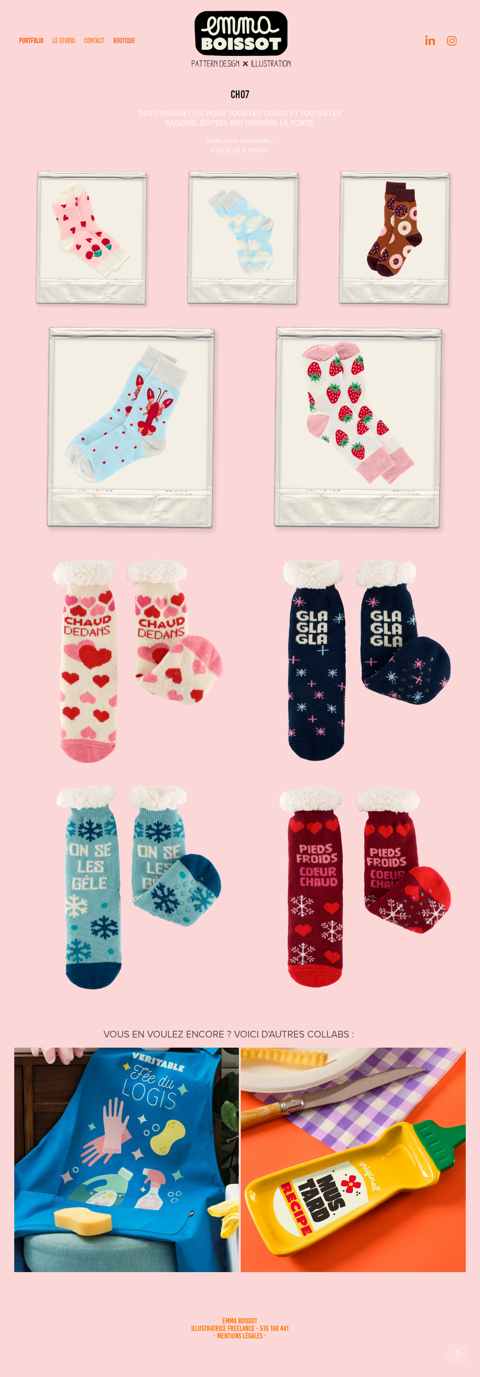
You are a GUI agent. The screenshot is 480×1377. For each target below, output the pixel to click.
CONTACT (94, 41)
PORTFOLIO (31, 41)
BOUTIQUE (124, 41)
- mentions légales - (239, 1336)
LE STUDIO (63, 41)
